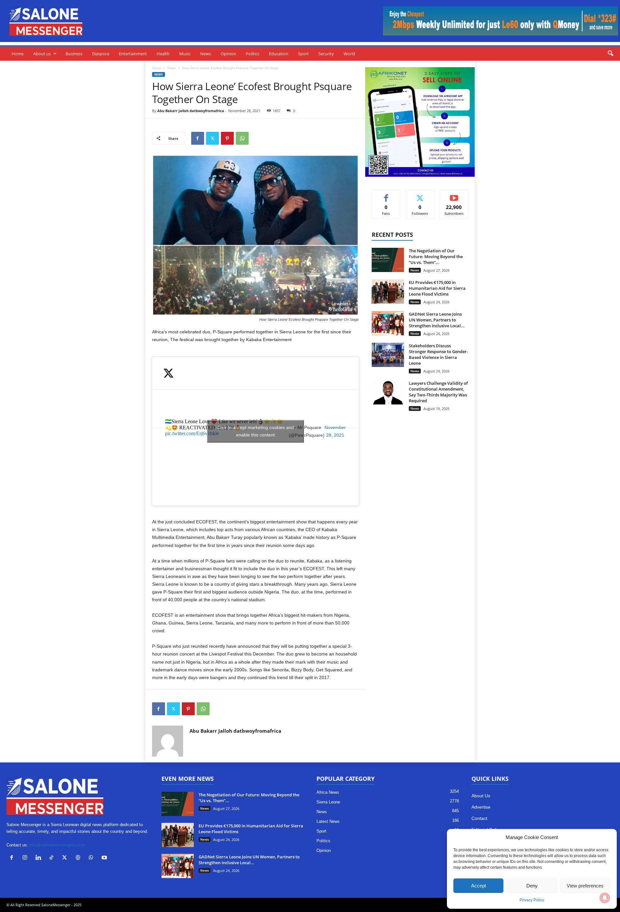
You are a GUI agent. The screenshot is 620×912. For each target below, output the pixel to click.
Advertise (481, 807)
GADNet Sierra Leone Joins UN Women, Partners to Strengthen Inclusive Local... (437, 320)
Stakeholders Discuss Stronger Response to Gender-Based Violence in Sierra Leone (438, 354)
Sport (303, 54)
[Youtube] (105, 858)
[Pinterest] (227, 138)
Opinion (228, 54)
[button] (610, 54)
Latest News (328, 821)
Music (185, 54)
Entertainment (133, 54)
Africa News (327, 792)
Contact (479, 818)
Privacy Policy (532, 900)
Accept (478, 885)
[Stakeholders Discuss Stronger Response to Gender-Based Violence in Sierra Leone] (388, 355)
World (349, 54)
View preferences (585, 885)
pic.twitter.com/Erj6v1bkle (192, 433)
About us (42, 54)
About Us (480, 795)
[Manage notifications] (605, 898)
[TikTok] (52, 858)
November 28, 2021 (335, 431)
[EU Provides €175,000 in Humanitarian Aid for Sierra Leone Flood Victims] (388, 291)
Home (18, 54)
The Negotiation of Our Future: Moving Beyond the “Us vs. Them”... (436, 256)
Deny (532, 885)
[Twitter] (212, 138)
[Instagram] (26, 858)
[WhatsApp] (242, 138)
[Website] (79, 858)
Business (74, 54)
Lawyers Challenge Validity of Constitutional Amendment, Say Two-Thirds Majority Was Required (438, 392)
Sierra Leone (328, 802)
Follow (420, 195)
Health (163, 54)
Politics (252, 54)
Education (278, 54)
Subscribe (454, 195)
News (205, 54)
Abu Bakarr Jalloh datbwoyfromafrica (190, 110)
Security (326, 54)
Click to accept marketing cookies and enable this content (255, 431)
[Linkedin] (39, 858)
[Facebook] (197, 138)
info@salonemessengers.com (57, 845)
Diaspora (100, 54)
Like (386, 195)
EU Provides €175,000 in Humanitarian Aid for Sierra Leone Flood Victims (437, 288)
